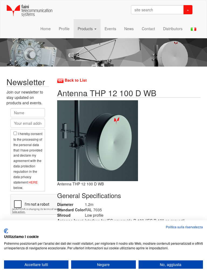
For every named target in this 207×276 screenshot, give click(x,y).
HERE (33, 182)
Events (110, 28)
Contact (148, 28)
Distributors (172, 28)
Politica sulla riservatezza (184, 227)
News (129, 28)
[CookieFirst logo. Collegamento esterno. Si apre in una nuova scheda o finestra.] (6, 231)
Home (45, 28)
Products (86, 28)
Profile (64, 28)
